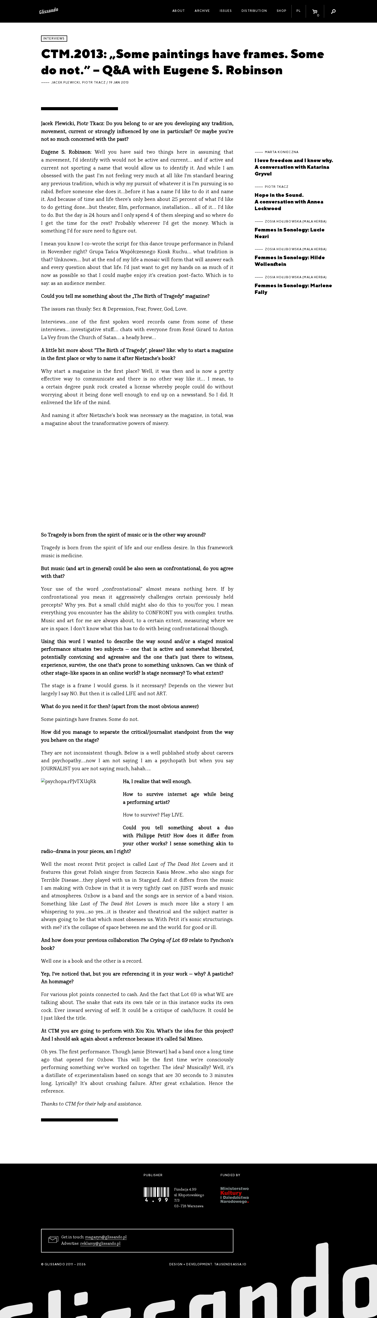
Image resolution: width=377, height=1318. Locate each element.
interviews (54, 38)
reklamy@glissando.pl (100, 1244)
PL (298, 11)
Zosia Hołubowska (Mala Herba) (296, 221)
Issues (226, 11)
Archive (202, 11)
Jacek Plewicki (65, 82)
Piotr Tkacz (94, 82)
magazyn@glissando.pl (106, 1237)
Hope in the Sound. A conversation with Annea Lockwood (289, 201)
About (178, 11)
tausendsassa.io (230, 1264)
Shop (281, 11)
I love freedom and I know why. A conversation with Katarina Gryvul (294, 167)
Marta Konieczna (282, 152)
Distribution (254, 11)
